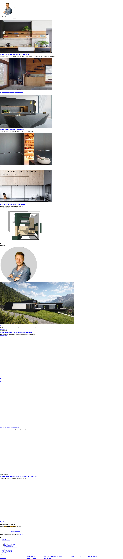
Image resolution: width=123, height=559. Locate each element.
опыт (99, 556)
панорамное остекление (115, 556)
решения (25, 558)
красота (70, 556)
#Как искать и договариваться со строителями (11, 548)
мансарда (86, 556)
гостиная (42, 556)
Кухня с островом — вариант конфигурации (12, 129)
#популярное (4, 552)
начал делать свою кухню (7, 241)
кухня (75, 556)
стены (28, 558)
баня (13, 556)
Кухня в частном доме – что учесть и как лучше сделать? (15, 54)
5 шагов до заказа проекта (7, 378)
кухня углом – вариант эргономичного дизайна (12, 204)
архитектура (10, 556)
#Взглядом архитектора (6, 540)
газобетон (34, 556)
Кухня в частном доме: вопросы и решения (11, 92)
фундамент (48, 558)
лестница (84, 556)
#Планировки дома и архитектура (9, 543)
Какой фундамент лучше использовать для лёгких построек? (16, 332)
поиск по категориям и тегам (5, 19)
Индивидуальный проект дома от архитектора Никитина (15, 325)
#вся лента (4, 539)
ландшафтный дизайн (80, 556)
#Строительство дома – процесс (9, 549)
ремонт (22, 558)
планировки (3, 558)
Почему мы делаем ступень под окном (10, 427)
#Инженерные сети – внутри (9, 545)
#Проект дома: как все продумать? (8, 542)
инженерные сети (54, 556)
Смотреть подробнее (3, 329)
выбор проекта (29, 556)
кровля (72, 556)
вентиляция (16, 556)
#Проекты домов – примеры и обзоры (10, 547)
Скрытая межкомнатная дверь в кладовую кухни (13, 166)
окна (96, 556)
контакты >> (21, 534)
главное (39, 556)
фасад (45, 558)
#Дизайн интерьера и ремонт (7, 550)
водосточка (24, 556)
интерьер (60, 556)
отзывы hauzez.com (105, 556)
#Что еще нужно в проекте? (8, 546)
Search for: (2, 18)
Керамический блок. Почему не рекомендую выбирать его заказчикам (18, 476)
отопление (110, 556)
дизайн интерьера (47, 556)
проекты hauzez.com (17, 558)
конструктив (67, 556)
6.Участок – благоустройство (7, 551)
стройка (34, 558)
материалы (91, 556)
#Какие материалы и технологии (9, 544)
